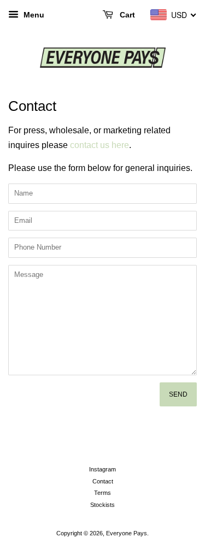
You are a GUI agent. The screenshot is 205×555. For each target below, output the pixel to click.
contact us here (99, 145)
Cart (126, 14)
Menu (32, 14)
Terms (102, 492)
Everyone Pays (126, 533)
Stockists (102, 504)
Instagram (102, 469)
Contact (102, 481)
